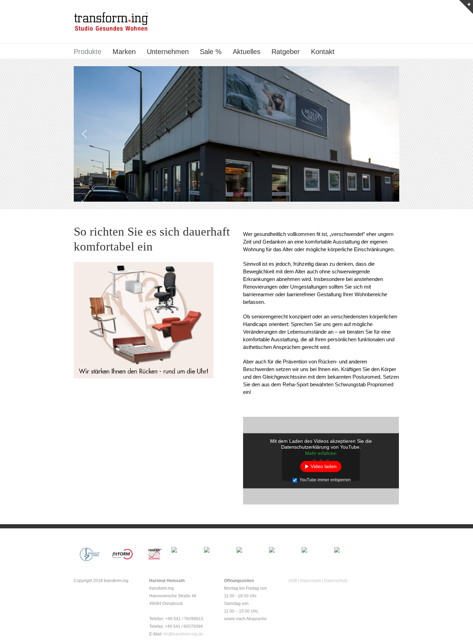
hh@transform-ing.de (183, 634)
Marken (124, 51)
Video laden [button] (324, 466)
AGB (292, 580)
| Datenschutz (335, 580)
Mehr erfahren (321, 453)
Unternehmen (168, 51)
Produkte (87, 51)
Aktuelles (246, 51)
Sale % (211, 51)
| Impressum (309, 580)
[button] (84, 134)
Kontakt (322, 51)
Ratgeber (285, 51)
